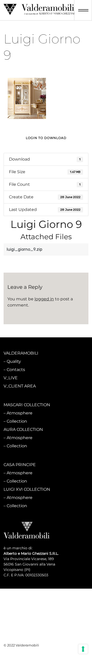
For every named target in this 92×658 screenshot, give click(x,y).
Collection (17, 421)
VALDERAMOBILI (21, 353)
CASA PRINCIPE (20, 464)
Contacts (16, 369)
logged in (44, 298)
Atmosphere (19, 413)
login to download (46, 138)
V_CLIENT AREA (20, 386)
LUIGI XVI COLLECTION (27, 489)
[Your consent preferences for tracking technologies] (83, 649)
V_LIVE (11, 377)
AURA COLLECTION (23, 429)
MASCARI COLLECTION (27, 404)
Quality (14, 361)
